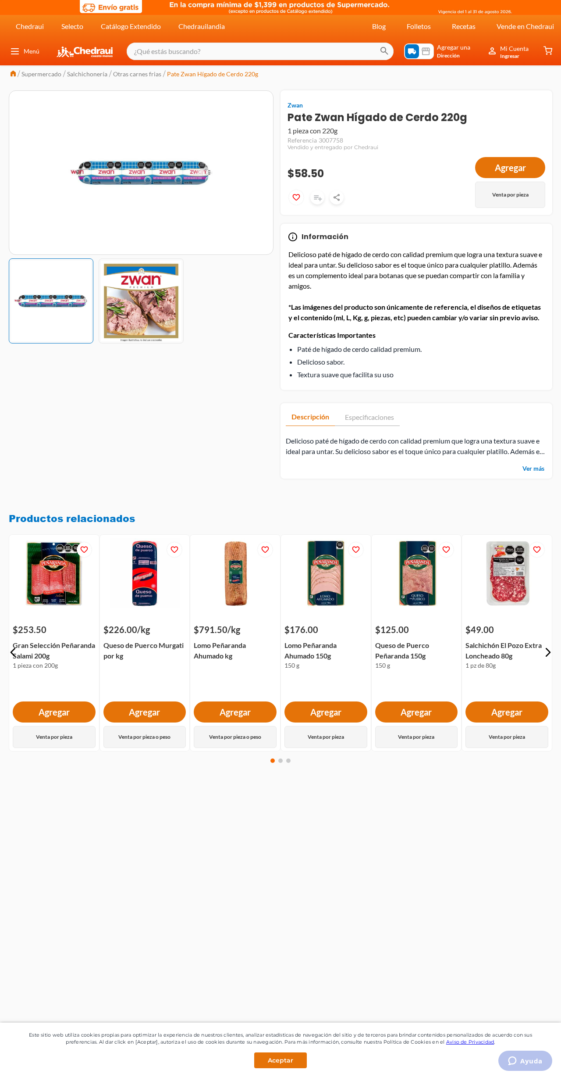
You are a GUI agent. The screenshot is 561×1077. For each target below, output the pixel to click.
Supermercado (41, 74)
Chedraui (30, 26)
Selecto (72, 26)
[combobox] (260, 51)
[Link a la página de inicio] (13, 74)
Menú (31, 51)
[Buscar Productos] (384, 51)
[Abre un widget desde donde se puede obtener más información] (525, 1062)
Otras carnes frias (137, 74)
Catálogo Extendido (131, 26)
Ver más (533, 468)
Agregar (510, 167)
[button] (13, 652)
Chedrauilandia (201, 26)
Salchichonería (87, 74)
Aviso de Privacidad (470, 1042)
